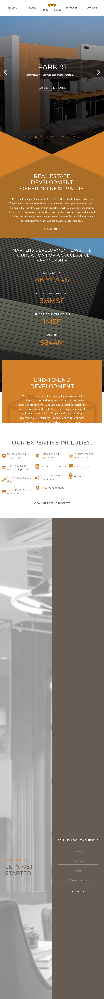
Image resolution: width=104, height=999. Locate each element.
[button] (25, 137)
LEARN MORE (52, 229)
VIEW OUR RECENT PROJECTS (52, 503)
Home (52, 8)
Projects (72, 8)
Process (12, 8)
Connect (92, 8)
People (32, 8)
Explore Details (52, 88)
